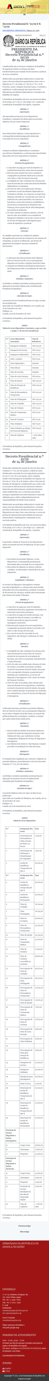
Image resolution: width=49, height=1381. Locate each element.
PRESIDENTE (20, 31)
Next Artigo (24, 1232)
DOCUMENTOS (8, 31)
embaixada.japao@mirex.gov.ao (15, 1310)
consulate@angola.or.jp (12, 1320)
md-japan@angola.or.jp (12, 1313)
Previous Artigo (24, 1226)
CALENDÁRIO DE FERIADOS (30, 1348)
